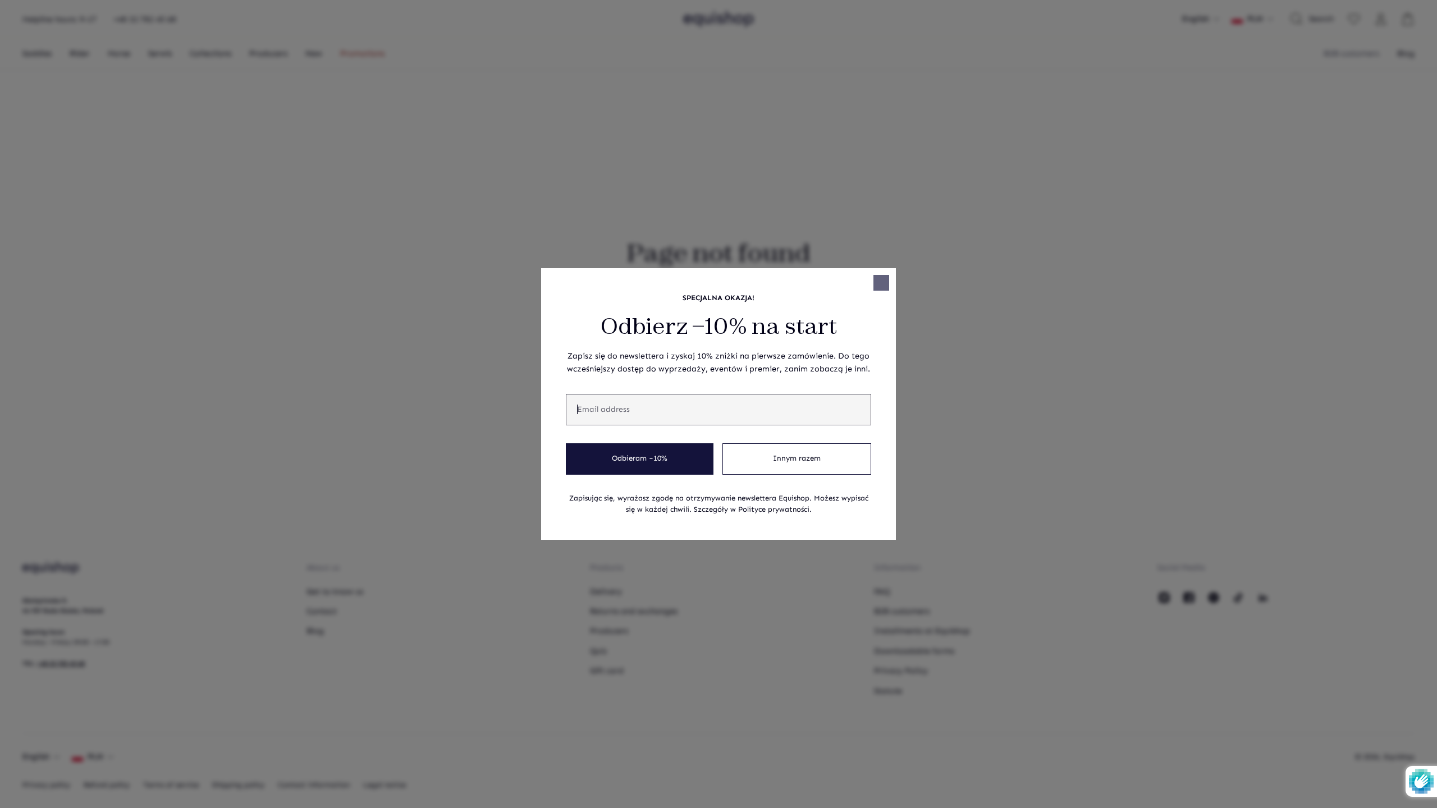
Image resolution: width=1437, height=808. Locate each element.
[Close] (881, 283)
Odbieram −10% (639, 458)
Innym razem (797, 458)
